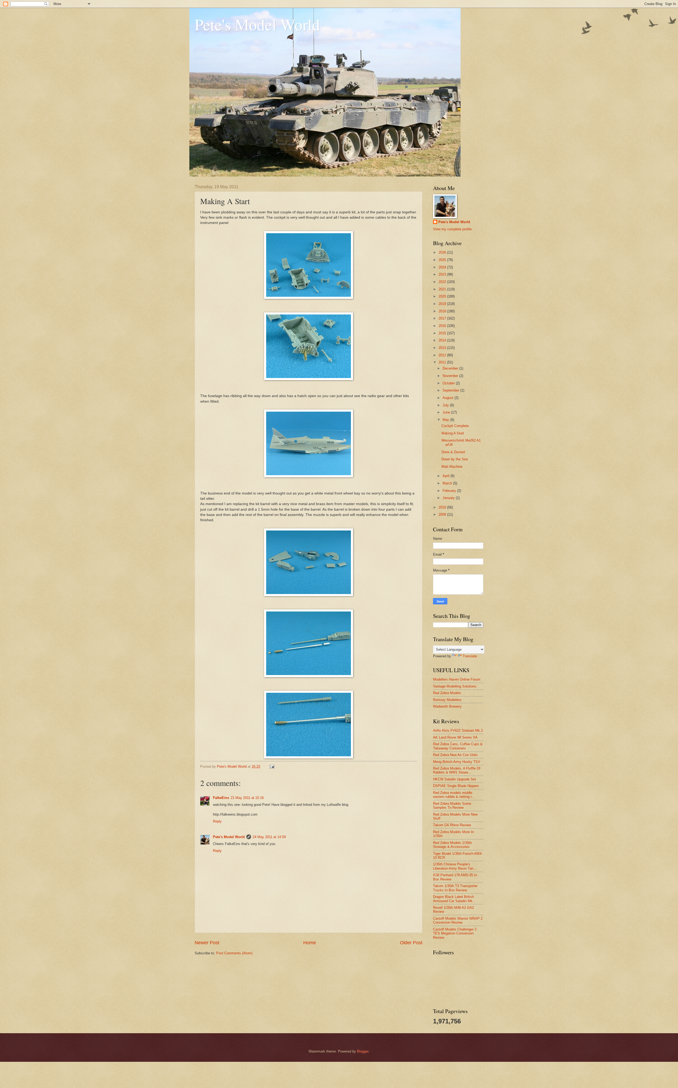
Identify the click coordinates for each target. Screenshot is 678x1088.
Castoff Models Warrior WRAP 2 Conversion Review (458, 920)
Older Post (411, 942)
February (450, 491)
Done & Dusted (453, 452)
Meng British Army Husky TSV (456, 762)
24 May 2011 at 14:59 (269, 837)
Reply (217, 821)
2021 (443, 289)
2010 (443, 507)
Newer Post (207, 942)
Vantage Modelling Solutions (454, 686)
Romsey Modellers (447, 700)
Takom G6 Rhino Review (452, 825)
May (446, 420)
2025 (443, 260)
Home (309, 942)
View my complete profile (452, 229)
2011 (443, 362)
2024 (443, 267)
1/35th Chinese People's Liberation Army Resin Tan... (454, 866)
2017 (443, 318)
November (451, 376)
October (449, 383)
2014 (443, 340)
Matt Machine (451, 467)
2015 (443, 333)
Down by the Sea (454, 459)
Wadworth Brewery (447, 706)
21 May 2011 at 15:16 (247, 798)
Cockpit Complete (455, 426)
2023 (443, 274)
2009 (443, 514)
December (451, 368)
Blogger (362, 1051)
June (447, 412)
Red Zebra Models (447, 693)
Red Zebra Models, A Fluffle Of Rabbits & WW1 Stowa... (456, 770)
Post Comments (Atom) (234, 953)
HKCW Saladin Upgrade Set (454, 779)
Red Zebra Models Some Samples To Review (452, 806)
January (449, 498)
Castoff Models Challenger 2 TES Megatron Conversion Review (454, 933)
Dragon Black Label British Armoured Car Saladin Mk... (454, 899)
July (446, 405)
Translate (470, 656)
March (448, 483)
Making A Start (452, 433)
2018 (443, 311)
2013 (443, 348)
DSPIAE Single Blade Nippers (456, 786)
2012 (443, 355)
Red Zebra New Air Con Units (455, 755)
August (448, 398)
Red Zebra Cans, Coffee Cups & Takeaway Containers (458, 746)
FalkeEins (221, 798)
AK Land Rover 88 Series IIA (455, 737)
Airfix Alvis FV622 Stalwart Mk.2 (458, 730)
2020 (443, 296)
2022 (443, 282)
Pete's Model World (257, 24)
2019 (443, 304)
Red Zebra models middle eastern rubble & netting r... (454, 795)
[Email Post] (271, 766)
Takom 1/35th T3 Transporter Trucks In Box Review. (455, 888)
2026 (443, 252)
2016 (443, 326)
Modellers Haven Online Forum (456, 679)
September (451, 390)
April (446, 476)
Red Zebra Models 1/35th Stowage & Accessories (452, 845)
